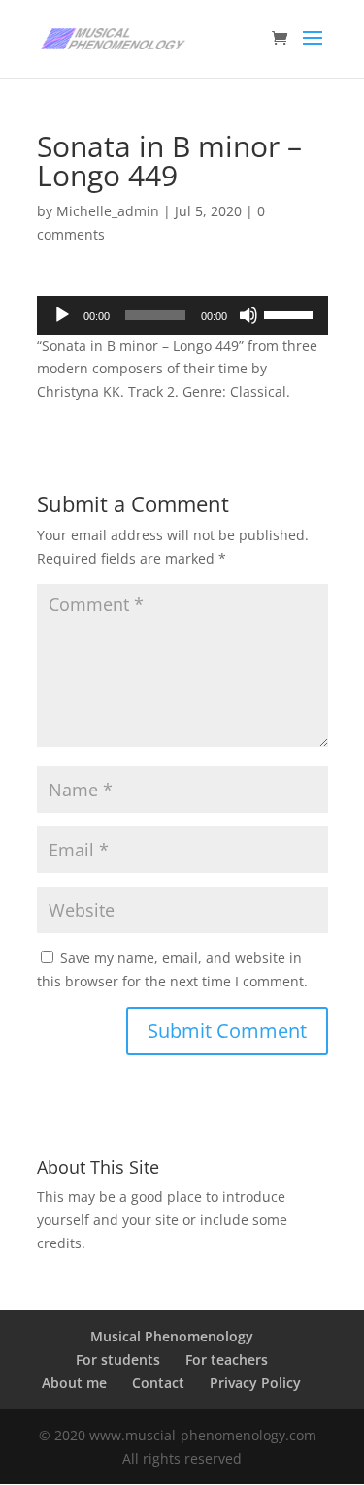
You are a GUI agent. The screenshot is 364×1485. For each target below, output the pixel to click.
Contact (158, 1382)
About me (74, 1382)
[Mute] (248, 315)
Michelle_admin (107, 211)
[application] (182, 315)
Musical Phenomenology (171, 1336)
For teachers (226, 1359)
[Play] (62, 315)
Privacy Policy (255, 1382)
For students (118, 1359)
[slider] (291, 313)
